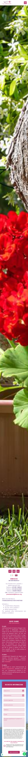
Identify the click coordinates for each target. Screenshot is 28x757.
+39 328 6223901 (16, 589)
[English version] (16, 575)
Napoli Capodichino (8, 669)
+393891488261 (17, 591)
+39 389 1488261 (16, 587)
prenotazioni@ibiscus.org (14, 594)
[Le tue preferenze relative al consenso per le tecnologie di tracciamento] (2, 754)
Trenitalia (7, 661)
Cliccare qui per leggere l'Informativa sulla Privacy (14, 742)
